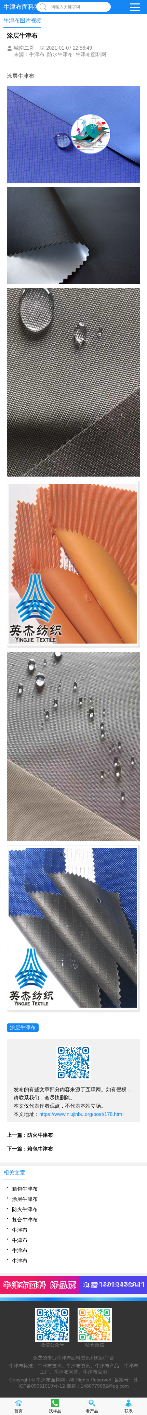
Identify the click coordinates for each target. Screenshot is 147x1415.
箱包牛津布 (25, 1189)
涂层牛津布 (23, 1027)
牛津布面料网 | (52, 1379)
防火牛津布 (25, 1209)
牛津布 (19, 1230)
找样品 (55, 1410)
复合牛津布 (25, 1219)
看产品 (92, 1410)
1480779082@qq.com (105, 1386)
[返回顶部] (140, 1266)
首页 (18, 1410)
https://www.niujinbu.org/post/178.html (81, 1114)
